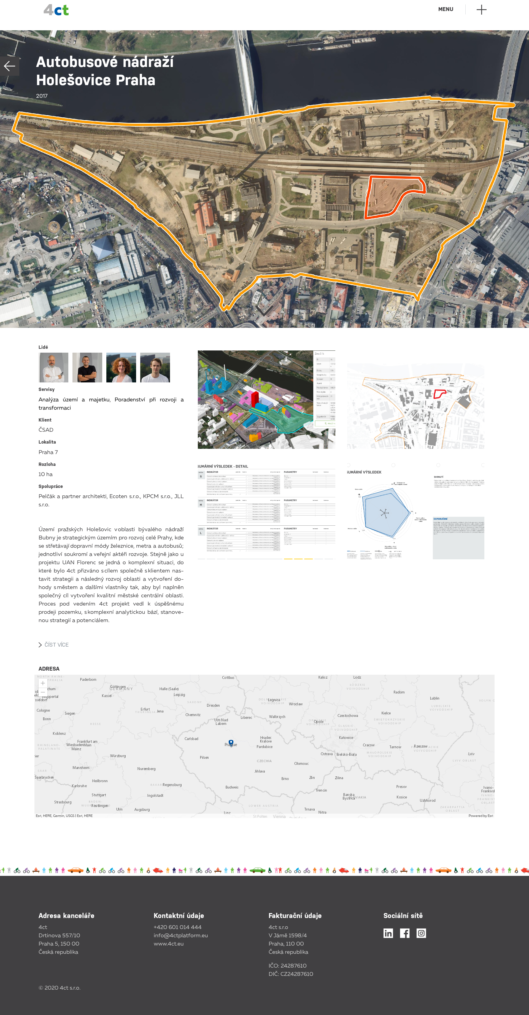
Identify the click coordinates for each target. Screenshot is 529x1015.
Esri (490, 816)
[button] (43, 683)
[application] (264, 746)
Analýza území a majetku (74, 399)
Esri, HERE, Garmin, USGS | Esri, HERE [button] (64, 816)
